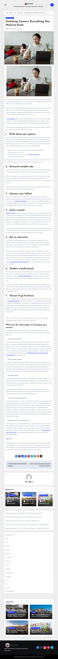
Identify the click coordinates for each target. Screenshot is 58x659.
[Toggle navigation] (5, 5)
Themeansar (40, 657)
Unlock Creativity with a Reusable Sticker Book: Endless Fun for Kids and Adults (27, 524)
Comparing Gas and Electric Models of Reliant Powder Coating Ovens (24, 513)
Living (7, 565)
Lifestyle (7, 561)
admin (11, 28)
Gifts (6, 542)
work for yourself (34, 154)
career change (11, 119)
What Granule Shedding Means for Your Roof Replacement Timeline (23, 517)
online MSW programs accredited (19, 262)
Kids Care (7, 553)
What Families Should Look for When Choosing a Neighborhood (22, 520)
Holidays (7, 546)
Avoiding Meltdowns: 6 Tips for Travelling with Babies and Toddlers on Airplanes (27, 528)
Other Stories (9, 18)
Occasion (7, 569)
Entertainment (9, 535)
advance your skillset (21, 201)
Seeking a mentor (11, 213)
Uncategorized (9, 591)
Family (7, 538)
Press (6, 584)
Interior (7, 550)
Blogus (33, 657)
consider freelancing (14, 301)
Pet (6, 580)
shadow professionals (25, 276)
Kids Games (8, 557)
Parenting (8, 576)
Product (7, 587)
